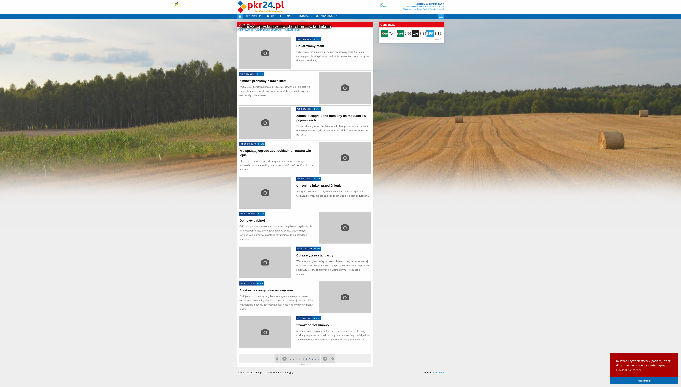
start (277, 358)
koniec (332, 358)
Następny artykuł (325, 358)
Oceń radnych (325, 16)
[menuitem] (240, 16)
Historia (303, 16)
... (300, 359)
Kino (289, 16)
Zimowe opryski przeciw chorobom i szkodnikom (286, 26)
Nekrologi (274, 16)
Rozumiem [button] (644, 380)
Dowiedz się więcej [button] (628, 370)
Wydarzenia (254, 16)
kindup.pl (439, 372)
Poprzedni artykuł (284, 358)
